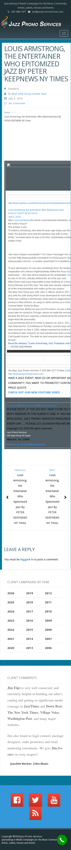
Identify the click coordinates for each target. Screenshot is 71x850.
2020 (10, 648)
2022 (10, 629)
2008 (48, 629)
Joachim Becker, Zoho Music (29, 763)
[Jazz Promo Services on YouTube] (54, 802)
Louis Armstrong (21, 220)
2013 (29, 648)
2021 (10, 639)
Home (7, 112)
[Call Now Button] (62, 840)
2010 (48, 611)
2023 (10, 620)
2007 (48, 639)
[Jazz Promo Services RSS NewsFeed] (35, 815)
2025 (10, 602)
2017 (29, 611)
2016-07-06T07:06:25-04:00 (22, 213)
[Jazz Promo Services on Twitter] (35, 802)
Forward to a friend (48, 405)
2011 (48, 602)
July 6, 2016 (14, 216)
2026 (10, 593)
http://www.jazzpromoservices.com (25, 374)
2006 (48, 648)
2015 (29, 629)
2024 (10, 611)
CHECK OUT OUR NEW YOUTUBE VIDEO (34, 392)
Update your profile (29, 405)
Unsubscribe (13, 405)
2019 (29, 593)
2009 (48, 620)
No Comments (17, 103)
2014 (29, 639)
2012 (48, 593)
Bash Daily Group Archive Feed (29, 93)
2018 (29, 602)
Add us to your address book (26, 444)
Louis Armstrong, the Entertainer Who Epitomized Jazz (36, 210)
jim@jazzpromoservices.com (47, 11)
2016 (29, 620)
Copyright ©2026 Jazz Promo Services (22, 836)
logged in (26, 559)
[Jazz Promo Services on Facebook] (17, 802)
